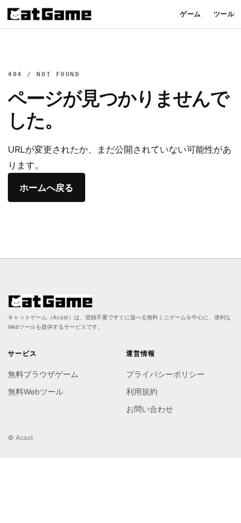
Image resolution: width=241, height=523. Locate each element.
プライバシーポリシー (165, 374)
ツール (224, 14)
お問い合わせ (149, 409)
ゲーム (190, 14)
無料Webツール (35, 391)
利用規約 (141, 391)
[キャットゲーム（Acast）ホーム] (49, 14)
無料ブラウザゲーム (43, 374)
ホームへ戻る (46, 187)
